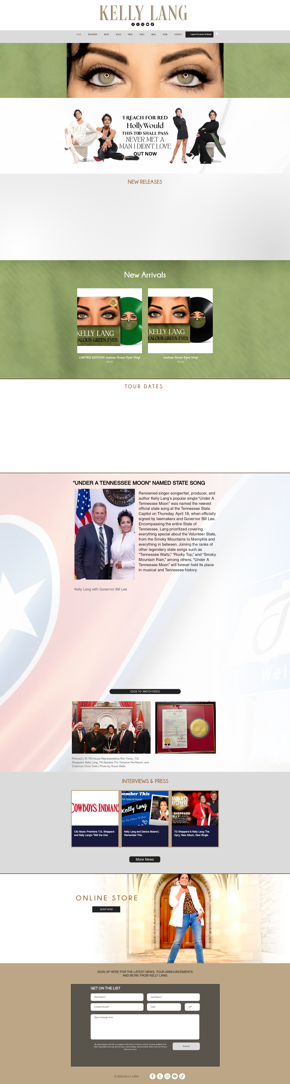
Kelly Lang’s (161, 498)
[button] (106, 34)
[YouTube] (147, 24)
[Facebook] (133, 24)
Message (94, 1013)
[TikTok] (152, 24)
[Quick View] (109, 320)
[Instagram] (142, 24)
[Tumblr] (138, 24)
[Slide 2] (145, 955)
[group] (145, 328)
